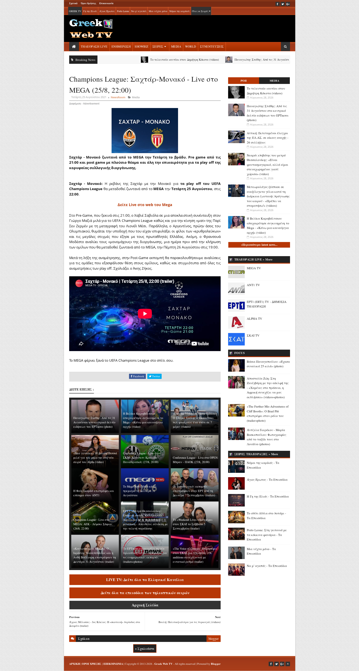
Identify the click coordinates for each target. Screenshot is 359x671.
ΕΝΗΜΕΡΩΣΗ (121, 46)
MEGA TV (254, 268)
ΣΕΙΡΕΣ (157, 46)
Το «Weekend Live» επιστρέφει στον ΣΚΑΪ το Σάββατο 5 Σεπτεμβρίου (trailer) (193, 524)
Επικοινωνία (106, 3)
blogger (214, 638)
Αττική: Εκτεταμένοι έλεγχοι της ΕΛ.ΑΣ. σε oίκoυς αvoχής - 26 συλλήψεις (267, 137)
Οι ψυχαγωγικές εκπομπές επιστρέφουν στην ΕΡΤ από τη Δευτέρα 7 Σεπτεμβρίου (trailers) (194, 490)
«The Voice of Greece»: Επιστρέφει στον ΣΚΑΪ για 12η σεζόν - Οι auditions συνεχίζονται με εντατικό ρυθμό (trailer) (195, 555)
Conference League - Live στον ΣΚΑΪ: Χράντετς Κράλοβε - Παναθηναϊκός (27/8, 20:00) (142, 457)
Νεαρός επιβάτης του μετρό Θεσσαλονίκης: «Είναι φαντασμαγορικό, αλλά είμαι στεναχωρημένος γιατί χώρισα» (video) (267, 164)
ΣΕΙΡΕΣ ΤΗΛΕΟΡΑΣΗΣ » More (256, 454)
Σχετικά (73, 3)
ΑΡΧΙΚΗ (74, 664)
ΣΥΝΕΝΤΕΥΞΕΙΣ (212, 46)
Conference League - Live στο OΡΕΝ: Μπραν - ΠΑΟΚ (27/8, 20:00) (195, 460)
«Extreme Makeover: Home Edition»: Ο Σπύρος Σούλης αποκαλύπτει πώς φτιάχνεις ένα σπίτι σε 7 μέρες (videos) (195, 420)
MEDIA (176, 46)
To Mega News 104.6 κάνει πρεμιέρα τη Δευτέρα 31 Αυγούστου (139, 490)
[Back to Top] (287, 664)
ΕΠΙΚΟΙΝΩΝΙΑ (113, 664)
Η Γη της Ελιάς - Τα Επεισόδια (268, 496)
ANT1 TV (253, 285)
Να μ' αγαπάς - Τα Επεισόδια (267, 566)
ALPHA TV (254, 318)
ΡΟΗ (244, 80)
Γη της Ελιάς (90, 11)
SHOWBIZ (142, 46)
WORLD (190, 46)
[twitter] (283, 4)
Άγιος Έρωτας (107, 11)
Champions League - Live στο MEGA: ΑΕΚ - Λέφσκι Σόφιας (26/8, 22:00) (92, 524)
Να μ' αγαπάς (139, 11)
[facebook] (277, 4)
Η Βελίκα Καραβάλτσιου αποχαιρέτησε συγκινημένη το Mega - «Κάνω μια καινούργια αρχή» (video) (143, 420)
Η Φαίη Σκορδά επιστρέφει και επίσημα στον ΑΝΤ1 (93, 493)
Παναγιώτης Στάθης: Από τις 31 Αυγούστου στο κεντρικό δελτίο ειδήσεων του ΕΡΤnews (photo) (268, 59)
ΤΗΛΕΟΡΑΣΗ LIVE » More (253, 259)
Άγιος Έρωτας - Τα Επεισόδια (267, 479)
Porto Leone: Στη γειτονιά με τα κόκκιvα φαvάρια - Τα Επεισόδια (267, 534)
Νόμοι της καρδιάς (179, 11)
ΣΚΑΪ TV (253, 335)
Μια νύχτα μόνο (158, 11)
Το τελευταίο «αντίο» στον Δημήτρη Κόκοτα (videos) (155, 59)
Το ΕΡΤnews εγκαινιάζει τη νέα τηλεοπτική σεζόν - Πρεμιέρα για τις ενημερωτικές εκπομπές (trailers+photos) (145, 555)
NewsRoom (118, 97)
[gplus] (288, 4)
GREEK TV (75, 11)
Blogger (216, 664)
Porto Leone (123, 11)
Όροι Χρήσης (88, 3)
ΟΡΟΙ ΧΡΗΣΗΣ (91, 664)
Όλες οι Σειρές (200, 11)
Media (136, 97)
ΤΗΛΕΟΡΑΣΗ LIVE (94, 46)
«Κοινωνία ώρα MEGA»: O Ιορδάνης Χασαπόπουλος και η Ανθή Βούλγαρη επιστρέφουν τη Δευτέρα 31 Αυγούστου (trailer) (94, 555)
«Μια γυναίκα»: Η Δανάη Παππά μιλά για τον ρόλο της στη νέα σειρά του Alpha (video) (95, 457)
